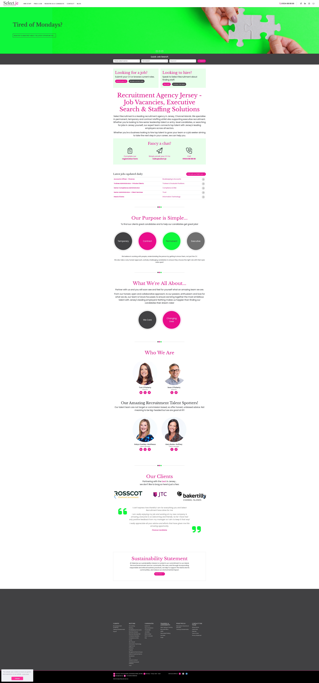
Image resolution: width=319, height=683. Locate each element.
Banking (131, 628)
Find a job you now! (195, 174)
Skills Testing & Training (166, 627)
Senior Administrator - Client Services (128, 192)
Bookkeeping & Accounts (172, 179)
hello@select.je (159, 159)
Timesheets (148, 630)
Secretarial (131, 656)
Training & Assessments (182, 629)
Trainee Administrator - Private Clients (129, 183)
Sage (161, 637)
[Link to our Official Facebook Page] (301, 4)
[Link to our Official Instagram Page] (309, 4)
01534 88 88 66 (287, 3)
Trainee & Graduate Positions (173, 183)
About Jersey (148, 634)
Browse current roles (136, 81)
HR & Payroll (132, 642)
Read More (159, 574)
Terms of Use (195, 633)
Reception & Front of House (135, 652)
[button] (115, 497)
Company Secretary (134, 636)
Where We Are (195, 627)
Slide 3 (162, 51)
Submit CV (147, 626)
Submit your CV (121, 81)
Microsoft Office (164, 629)
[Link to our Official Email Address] (313, 4)
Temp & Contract (133, 660)
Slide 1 (156, 51)
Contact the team (179, 84)
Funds (130, 640)
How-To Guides (149, 636)
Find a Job (38, 4)
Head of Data (119, 197)
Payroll (115, 631)
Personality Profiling (165, 633)
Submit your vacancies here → (24, 39)
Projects (131, 650)
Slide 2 (159, 51)
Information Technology (171, 197)
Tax (130, 658)
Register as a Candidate (54, 4)
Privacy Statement (196, 635)
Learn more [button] (25, 674)
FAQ (146, 638)
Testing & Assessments (119, 629)
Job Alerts (147, 632)
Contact (70, 4)
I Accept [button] (17, 678)
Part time (131, 648)
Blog (79, 4)
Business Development (134, 634)
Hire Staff (27, 4)
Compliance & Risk (169, 188)
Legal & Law (132, 646)
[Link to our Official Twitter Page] (305, 4)
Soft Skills (162, 635)
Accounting (132, 626)
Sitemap (194, 631)
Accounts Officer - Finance (124, 179)
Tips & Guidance (149, 628)
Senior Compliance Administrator (127, 188)
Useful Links (195, 629)
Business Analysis (133, 632)
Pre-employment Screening (117, 626)
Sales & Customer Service (135, 654)
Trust (164, 192)
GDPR (161, 631)
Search (202, 61)
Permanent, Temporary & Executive (182, 626)
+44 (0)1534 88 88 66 (131, 675)
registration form (130, 159)
